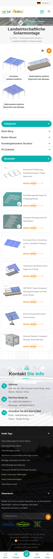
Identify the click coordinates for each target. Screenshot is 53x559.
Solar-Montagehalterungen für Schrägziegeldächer (34, 197)
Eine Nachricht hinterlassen (26, 554)
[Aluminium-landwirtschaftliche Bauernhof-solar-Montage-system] (14, 64)
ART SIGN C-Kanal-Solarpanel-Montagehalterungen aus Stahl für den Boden (35, 291)
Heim (15, 38)
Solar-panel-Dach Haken (11, 446)
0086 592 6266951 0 (22, 401)
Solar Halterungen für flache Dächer (16, 441)
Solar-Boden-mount (9, 484)
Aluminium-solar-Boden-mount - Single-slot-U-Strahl (35, 267)
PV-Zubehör (8, 149)
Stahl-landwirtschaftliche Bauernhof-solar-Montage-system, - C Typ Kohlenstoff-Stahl (14, 106)
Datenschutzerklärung (26, 547)
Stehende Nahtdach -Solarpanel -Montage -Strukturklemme (35, 338)
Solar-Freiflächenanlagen (11, 479)
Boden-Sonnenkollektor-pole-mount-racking (34, 315)
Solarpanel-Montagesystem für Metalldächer (35, 219)
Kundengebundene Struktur (30, 38)
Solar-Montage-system (10, 451)
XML (38, 544)
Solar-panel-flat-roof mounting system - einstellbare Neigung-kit (35, 243)
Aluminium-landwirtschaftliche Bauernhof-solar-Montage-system (14, 78)
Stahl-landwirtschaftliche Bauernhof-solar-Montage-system (39, 78)
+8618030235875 (26, 405)
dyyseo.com (38, 538)
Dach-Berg (7, 131)
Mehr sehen (29, 183)
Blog (14, 544)
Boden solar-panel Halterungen (13, 474)
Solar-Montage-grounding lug (13, 465)
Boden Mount (8, 137)
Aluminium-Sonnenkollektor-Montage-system (19, 455)
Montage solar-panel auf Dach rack (15, 460)
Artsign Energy (22, 419)
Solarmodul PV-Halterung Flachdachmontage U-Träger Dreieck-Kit (34, 172)
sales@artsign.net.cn (24, 415)
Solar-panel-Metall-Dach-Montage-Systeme (18, 470)
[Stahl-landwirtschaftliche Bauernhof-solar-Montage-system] (39, 64)
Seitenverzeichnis (26, 544)
